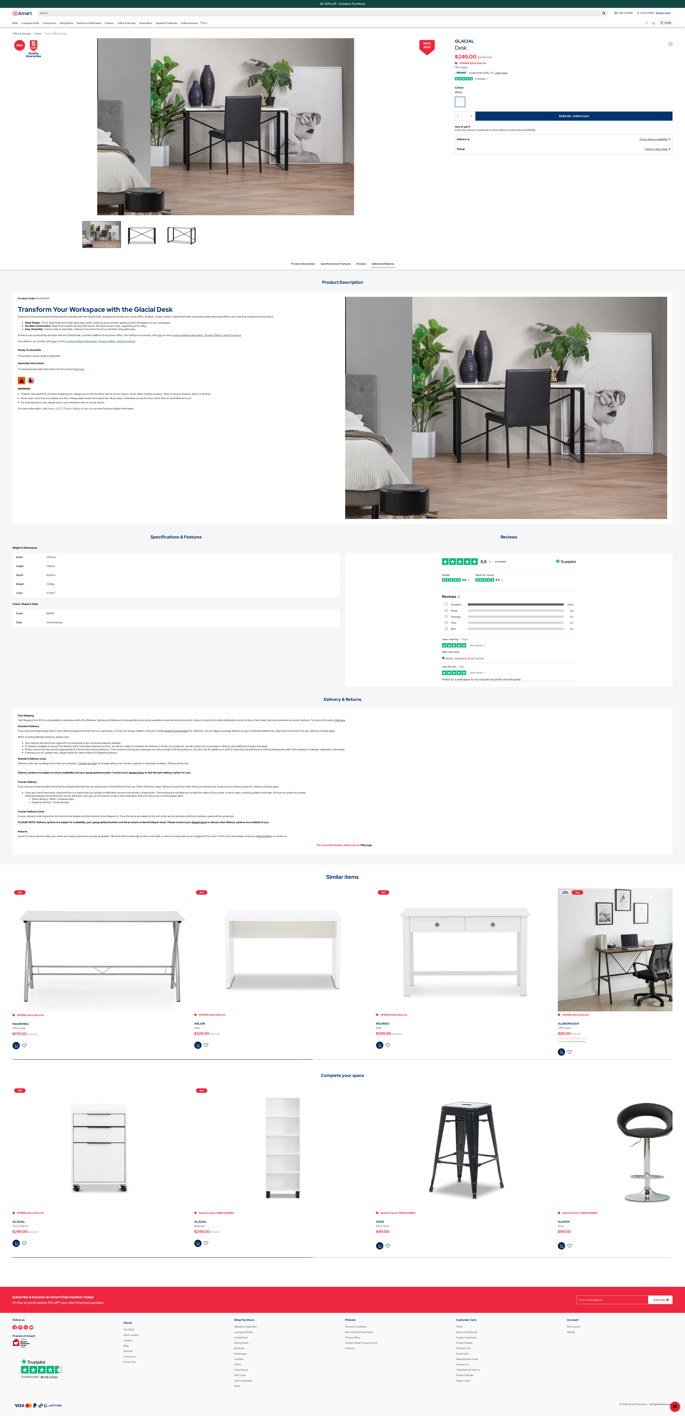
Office (237, 1364)
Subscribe (659, 1299)
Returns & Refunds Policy (359, 1332)
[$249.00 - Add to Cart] (16, 1243)
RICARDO (382, 1024)
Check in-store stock (656, 149)
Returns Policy (264, 836)
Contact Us (129, 1356)
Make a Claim (463, 1380)
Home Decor (241, 1369)
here (160, 335)
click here (79, 369)
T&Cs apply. (461, 67)
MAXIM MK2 (20, 1024)
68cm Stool (382, 1226)
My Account (573, 1326)
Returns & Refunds (466, 1332)
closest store (136, 772)
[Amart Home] (22, 13)
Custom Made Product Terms (361, 1342)
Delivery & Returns (383, 263)
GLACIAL (18, 1222)
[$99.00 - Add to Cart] (561, 1245)
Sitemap (128, 1351)
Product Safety (464, 1342)
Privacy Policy (352, 1337)
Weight (20, 584)
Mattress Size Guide (467, 1359)
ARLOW (199, 1024)
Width (19, 557)
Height (20, 566)
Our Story (128, 1329)
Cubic (19, 592)
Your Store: (655, 13)
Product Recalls (464, 1375)
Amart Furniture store (176, 730)
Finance (349, 1348)
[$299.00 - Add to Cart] (379, 1045)
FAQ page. (366, 845)
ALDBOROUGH (568, 1024)
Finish (19, 613)
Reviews (361, 263)
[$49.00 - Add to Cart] (379, 1245)
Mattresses (240, 1353)
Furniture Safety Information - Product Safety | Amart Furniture (206, 335)
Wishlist (571, 1332)
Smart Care (462, 1353)
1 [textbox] (457, 116)
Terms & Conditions (356, 1326)
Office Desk (19, 1028)
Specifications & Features (336, 263)
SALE (237, 1386)
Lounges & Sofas (243, 1332)
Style (19, 622)
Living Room (241, 1337)
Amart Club (129, 1362)
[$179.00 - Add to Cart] (16, 1045)
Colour (459, 87)
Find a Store (625, 13)
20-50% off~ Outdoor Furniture (342, 4)
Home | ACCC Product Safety (63, 408)
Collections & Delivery (468, 1369)
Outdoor (239, 1359)
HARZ (380, 1222)
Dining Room (241, 1342)
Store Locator (131, 1335)
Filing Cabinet (20, 1226)
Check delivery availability (654, 139)
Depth (19, 575)
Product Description (303, 263)
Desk (197, 1027)
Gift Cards (239, 1375)
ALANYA (564, 1222)
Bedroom (239, 1348)
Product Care (463, 1348)
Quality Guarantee (466, 1337)
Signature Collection (245, 1326)
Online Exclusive (243, 1380)
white (458, 92)
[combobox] (322, 13)
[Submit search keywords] (604, 13)
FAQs (459, 1326)
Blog (125, 1345)
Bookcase (199, 1226)
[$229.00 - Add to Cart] (198, 1045)
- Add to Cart (574, 116)
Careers (127, 1340)
